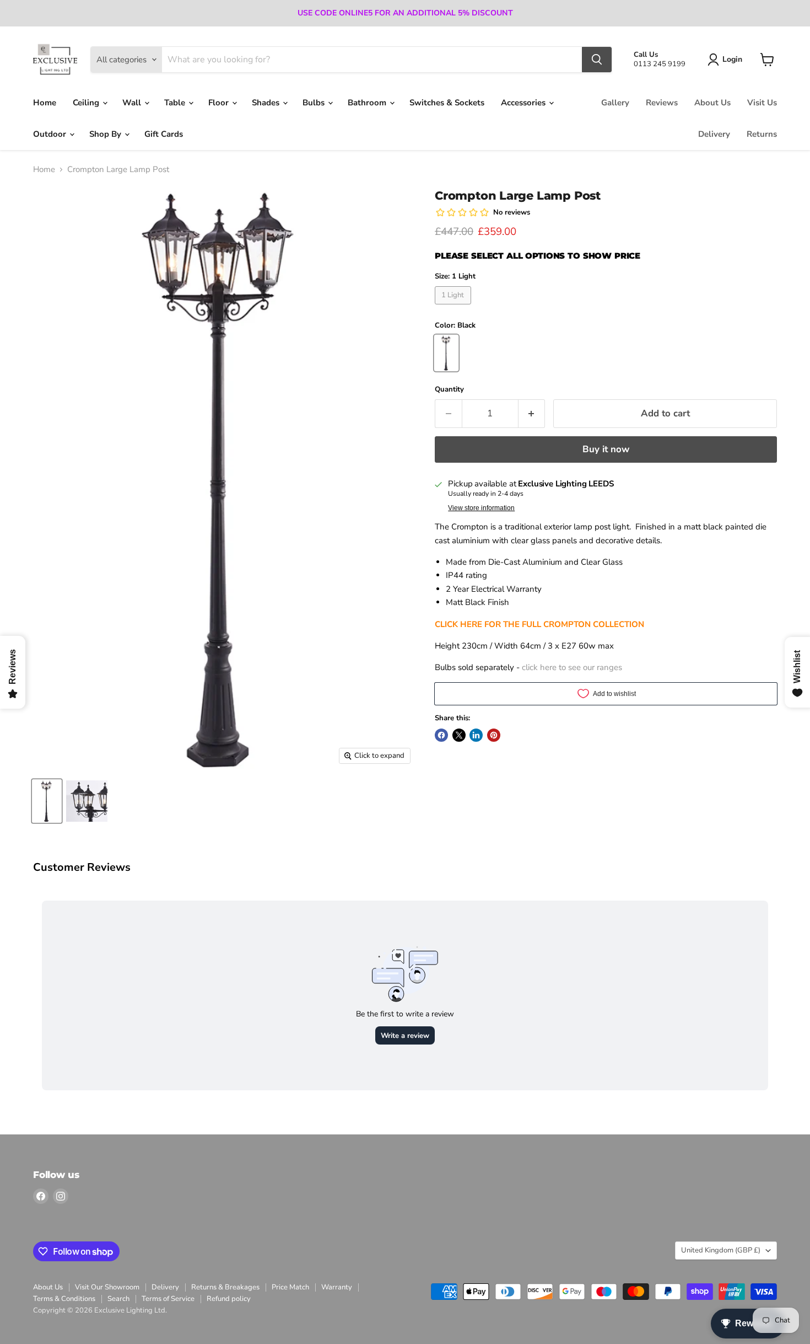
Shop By (106, 134)
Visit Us (762, 102)
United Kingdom (720, 1250)
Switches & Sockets (446, 102)
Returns (762, 134)
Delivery (714, 134)
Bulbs (315, 102)
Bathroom (368, 102)
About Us (712, 102)
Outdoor (50, 134)
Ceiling (87, 102)
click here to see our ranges (572, 667)
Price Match (290, 1287)
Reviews (662, 102)
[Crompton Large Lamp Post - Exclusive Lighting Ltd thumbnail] (47, 801)
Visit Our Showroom (107, 1287)
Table (175, 102)
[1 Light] (454, 307)
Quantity (449, 389)
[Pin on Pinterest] (493, 735)
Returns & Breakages (225, 1287)
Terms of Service (168, 1299)
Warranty (336, 1287)
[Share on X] (459, 735)
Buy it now (605, 449)
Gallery (615, 102)
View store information (481, 508)
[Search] (597, 59)
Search (118, 1299)
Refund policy (229, 1299)
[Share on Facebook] (441, 735)
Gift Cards (163, 134)
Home (44, 102)
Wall (132, 102)
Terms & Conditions (64, 1299)
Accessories (524, 102)
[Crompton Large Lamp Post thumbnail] (87, 801)
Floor (219, 102)
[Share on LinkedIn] (476, 735)
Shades (267, 102)
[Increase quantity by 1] (532, 413)
